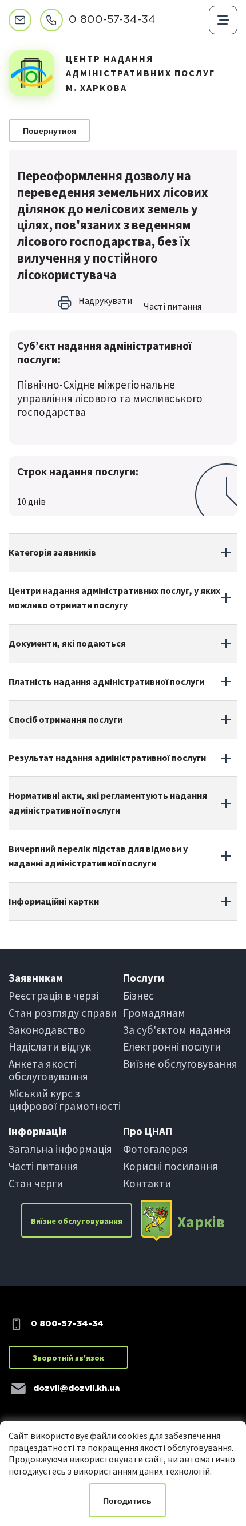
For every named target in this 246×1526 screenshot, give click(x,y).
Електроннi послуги (172, 1046)
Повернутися (49, 131)
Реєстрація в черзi (53, 995)
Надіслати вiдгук (50, 1046)
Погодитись (127, 1500)
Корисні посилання (170, 1166)
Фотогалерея (155, 1149)
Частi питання (172, 306)
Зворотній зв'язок (68, 1358)
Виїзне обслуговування (180, 1064)
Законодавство (47, 1030)
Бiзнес (138, 995)
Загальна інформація (60, 1149)
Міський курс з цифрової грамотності (65, 1100)
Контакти (147, 1183)
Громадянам (154, 1013)
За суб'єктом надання (177, 1030)
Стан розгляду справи (63, 1013)
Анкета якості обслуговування (48, 1070)
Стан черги (36, 1183)
